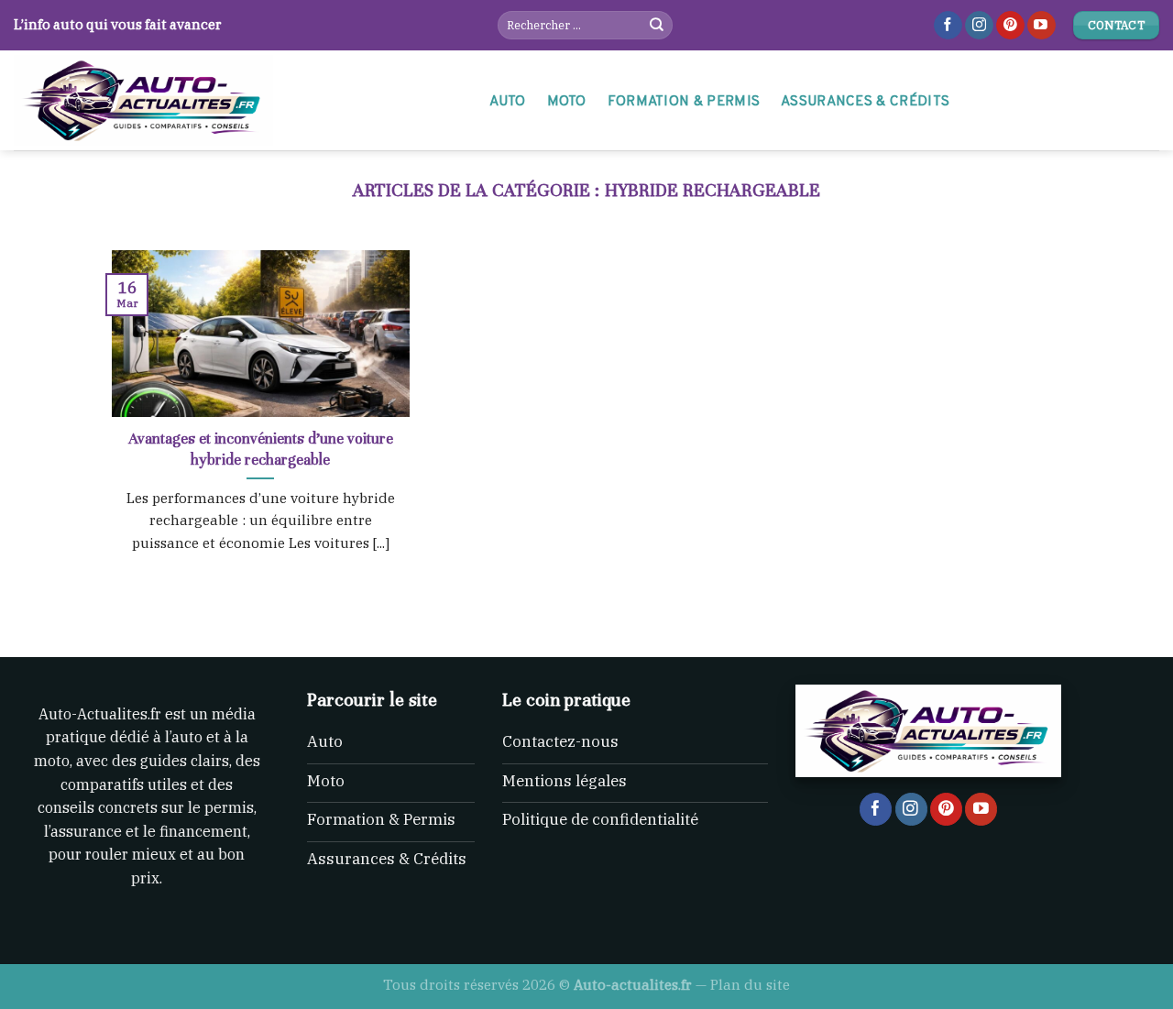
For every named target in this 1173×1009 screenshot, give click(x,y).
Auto (507, 102)
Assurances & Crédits (865, 102)
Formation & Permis (684, 102)
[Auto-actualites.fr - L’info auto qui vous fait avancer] (233, 100)
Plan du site (750, 984)
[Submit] (657, 25)
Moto (566, 102)
